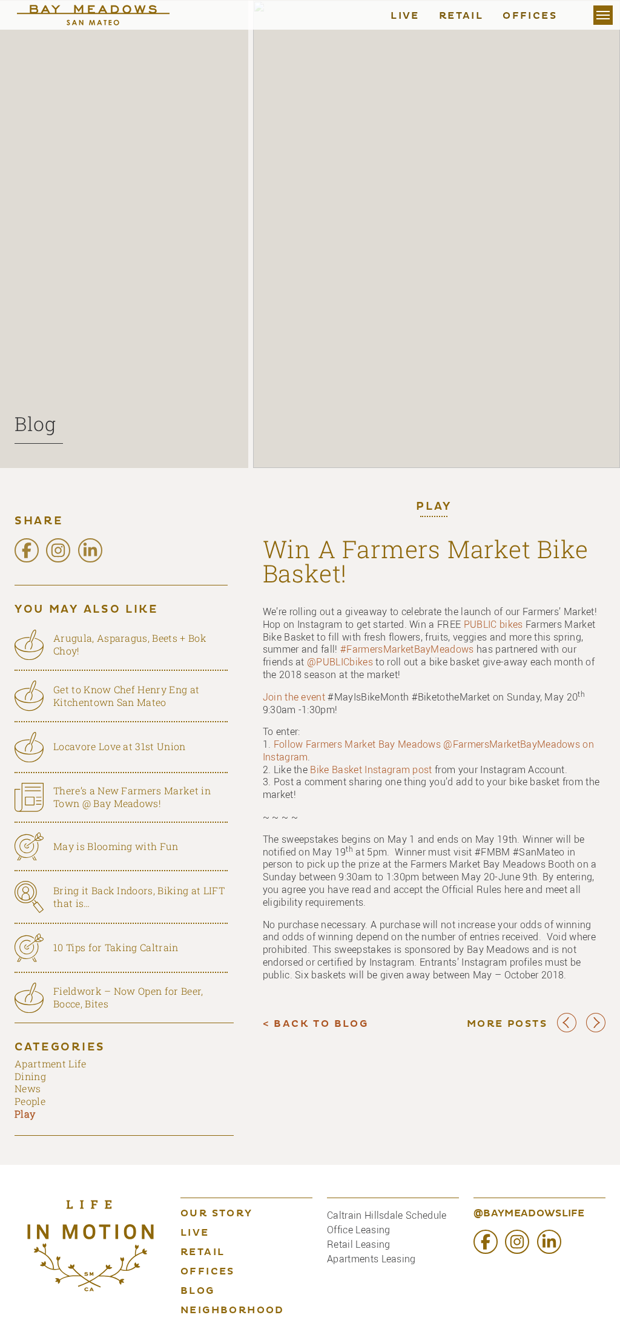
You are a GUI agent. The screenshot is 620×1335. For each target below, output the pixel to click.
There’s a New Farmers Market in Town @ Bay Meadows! (132, 796)
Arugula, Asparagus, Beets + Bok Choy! (129, 644)
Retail (461, 16)
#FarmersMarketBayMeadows (407, 649)
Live (405, 16)
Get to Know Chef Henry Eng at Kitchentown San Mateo (126, 695)
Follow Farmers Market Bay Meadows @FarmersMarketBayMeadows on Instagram (429, 750)
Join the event (294, 697)
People (30, 1101)
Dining (30, 1076)
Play (434, 507)
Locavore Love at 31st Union (119, 746)
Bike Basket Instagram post (371, 769)
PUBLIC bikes (493, 624)
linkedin (90, 550)
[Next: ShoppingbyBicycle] (595, 1030)
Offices (530, 16)
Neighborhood (232, 1311)
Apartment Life (50, 1063)
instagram (58, 550)
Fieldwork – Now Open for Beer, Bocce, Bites (128, 997)
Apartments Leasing (371, 1258)
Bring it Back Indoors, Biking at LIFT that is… (139, 896)
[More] (603, 15)
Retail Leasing (358, 1244)
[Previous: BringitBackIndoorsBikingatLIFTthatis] (566, 1030)
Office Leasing (358, 1229)
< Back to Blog (316, 1024)
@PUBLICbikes (340, 661)
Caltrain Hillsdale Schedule (387, 1215)
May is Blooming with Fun (116, 846)
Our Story (216, 1214)
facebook (27, 550)
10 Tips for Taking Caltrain (116, 947)
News (28, 1088)
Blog (35, 423)
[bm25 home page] (105, 15)
